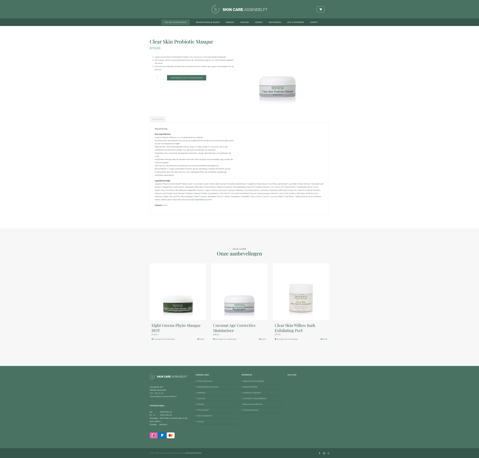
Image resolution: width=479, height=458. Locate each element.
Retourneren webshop (252, 404)
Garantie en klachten (252, 393)
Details (201, 339)
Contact (200, 421)
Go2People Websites (193, 453)
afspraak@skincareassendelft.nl (163, 396)
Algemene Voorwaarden (253, 381)
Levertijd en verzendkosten (254, 398)
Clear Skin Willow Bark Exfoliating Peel (295, 327)
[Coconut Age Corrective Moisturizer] (239, 291)
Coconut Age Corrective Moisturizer (234, 327)
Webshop (201, 393)
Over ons (201, 398)
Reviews (200, 404)
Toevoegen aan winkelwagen (187, 78)
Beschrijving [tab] (157, 119)
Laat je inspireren (204, 416)
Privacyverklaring (250, 410)
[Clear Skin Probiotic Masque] (277, 71)
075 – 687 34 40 (156, 393)
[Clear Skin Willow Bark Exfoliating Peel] (301, 291)
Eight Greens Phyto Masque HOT (176, 327)
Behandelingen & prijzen (207, 387)
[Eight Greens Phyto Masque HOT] (178, 291)
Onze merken (203, 410)
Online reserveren (205, 381)
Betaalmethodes (250, 387)
